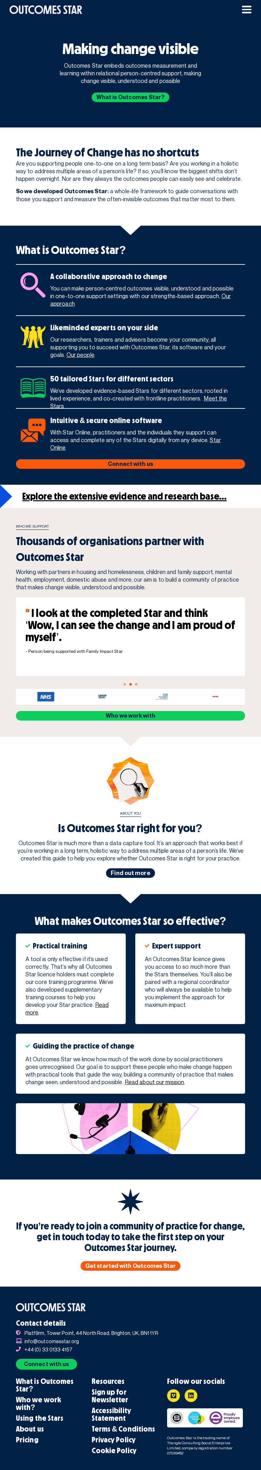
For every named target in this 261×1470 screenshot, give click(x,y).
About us (30, 1429)
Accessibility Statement (111, 1414)
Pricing (27, 1440)
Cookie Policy (114, 1450)
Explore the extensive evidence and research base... (124, 496)
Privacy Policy (114, 1440)
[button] (246, 9)
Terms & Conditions (123, 1429)
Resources (108, 1381)
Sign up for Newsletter (110, 1396)
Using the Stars (40, 1418)
